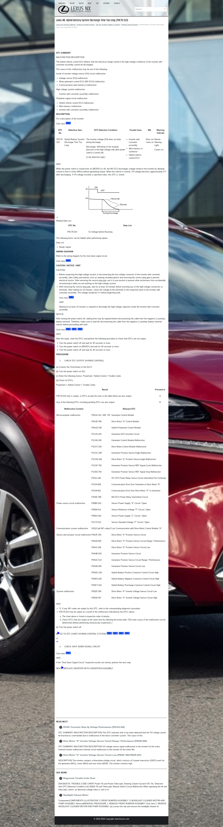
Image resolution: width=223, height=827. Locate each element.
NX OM (72, 3)
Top (97, 3)
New (89, 3)
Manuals (61, 3)
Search (117, 3)
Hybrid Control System (129, 24)
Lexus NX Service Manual (65, 24)
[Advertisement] (111, 41)
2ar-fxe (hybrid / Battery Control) (108, 24)
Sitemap (106, 3)
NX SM (81, 3)
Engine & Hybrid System (86, 24)
